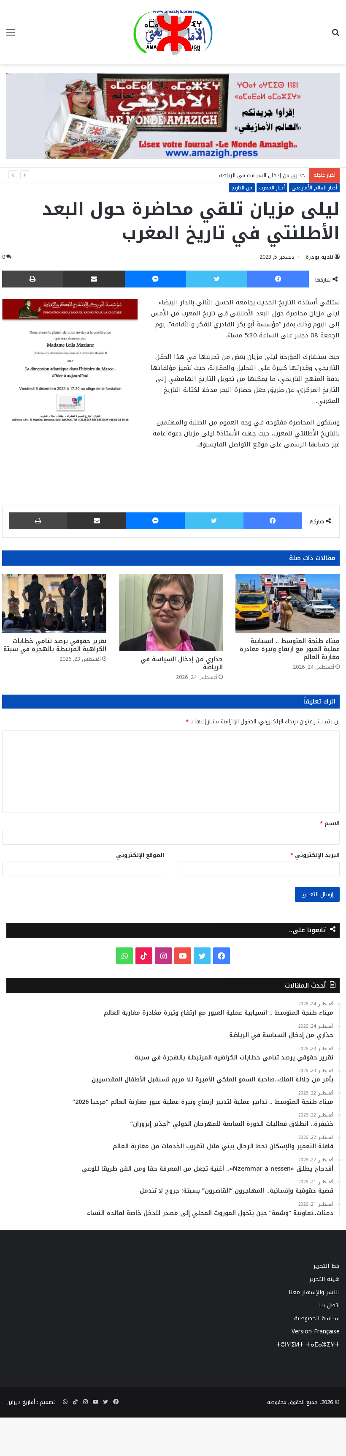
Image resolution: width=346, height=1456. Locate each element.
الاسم (330, 823)
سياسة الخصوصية (317, 1318)
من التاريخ (241, 187)
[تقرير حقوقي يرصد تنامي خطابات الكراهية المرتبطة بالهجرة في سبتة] (54, 603)
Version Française (316, 1331)
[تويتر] (216, 279)
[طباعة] (32, 279)
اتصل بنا (329, 1305)
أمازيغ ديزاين (20, 1402)
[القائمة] (10, 35)
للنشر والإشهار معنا (314, 1292)
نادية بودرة (319, 257)
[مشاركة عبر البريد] (94, 279)
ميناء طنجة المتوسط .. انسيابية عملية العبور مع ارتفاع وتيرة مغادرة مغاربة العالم (290, 649)
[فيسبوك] (278, 279)
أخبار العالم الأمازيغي (314, 187)
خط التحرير (327, 1266)
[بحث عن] (335, 35)
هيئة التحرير (324, 1279)
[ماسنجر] (156, 279)
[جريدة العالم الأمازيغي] (173, 32)
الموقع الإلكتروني (140, 855)
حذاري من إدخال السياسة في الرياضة (262, 175)
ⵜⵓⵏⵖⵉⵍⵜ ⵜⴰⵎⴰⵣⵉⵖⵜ (308, 1344)
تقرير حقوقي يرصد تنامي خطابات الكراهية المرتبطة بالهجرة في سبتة (54, 645)
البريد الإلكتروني (315, 855)
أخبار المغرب (272, 187)
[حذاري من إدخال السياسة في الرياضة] (171, 612)
